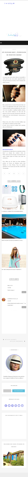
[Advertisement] (14, 14)
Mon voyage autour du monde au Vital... (12, 240)
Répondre (24, 292)
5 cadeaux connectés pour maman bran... (13, 211)
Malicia (10, 285)
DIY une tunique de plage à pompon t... (12, 269)
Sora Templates (12, 474)
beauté (14, 49)
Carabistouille (13, 298)
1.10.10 (9, 287)
